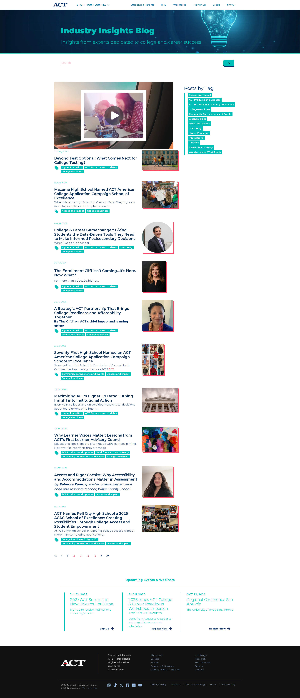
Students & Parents (142, 4)
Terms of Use (90, 688)
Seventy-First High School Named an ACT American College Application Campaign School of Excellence (92, 356)
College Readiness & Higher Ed (79, 539)
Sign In (199, 666)
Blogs (216, 4)
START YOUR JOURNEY (91, 4)
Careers (155, 658)
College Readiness (72, 171)
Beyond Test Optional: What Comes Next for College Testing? (95, 160)
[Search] (228, 63)
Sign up (104, 628)
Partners (194, 142)
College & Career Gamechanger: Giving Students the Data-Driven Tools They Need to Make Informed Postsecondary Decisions (94, 234)
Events (154, 662)
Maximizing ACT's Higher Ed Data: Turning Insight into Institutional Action (93, 398)
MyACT (231, 4)
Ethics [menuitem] (213, 684)
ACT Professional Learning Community (211, 104)
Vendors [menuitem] (176, 684)
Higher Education (72, 167)
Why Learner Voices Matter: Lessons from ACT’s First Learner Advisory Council (93, 437)
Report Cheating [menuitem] (195, 684)
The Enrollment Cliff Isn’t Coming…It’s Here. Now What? (95, 273)
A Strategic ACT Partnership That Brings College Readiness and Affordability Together (91, 312)
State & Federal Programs (165, 669)
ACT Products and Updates (101, 167)
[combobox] (142, 63)
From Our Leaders (199, 123)
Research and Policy (201, 147)
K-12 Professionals (119, 658)
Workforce (179, 4)
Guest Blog (126, 247)
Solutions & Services (162, 666)
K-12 (163, 4)
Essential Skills (197, 119)
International (196, 138)
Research (200, 658)
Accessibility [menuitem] (228, 684)
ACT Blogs (201, 655)
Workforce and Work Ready (112, 452)
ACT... (112, 369)
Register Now (159, 628)
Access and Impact (73, 210)
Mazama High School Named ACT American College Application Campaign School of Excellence (95, 193)
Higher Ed (199, 4)
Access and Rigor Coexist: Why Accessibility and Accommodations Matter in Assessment (95, 477)
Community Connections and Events (83, 374)
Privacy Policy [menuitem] (158, 684)
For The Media (203, 662)
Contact (199, 669)
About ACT (157, 655)
